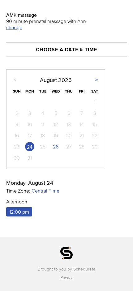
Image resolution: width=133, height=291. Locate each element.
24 (29, 147)
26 (55, 146)
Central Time (45, 190)
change (14, 27)
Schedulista (84, 269)
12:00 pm (19, 212)
